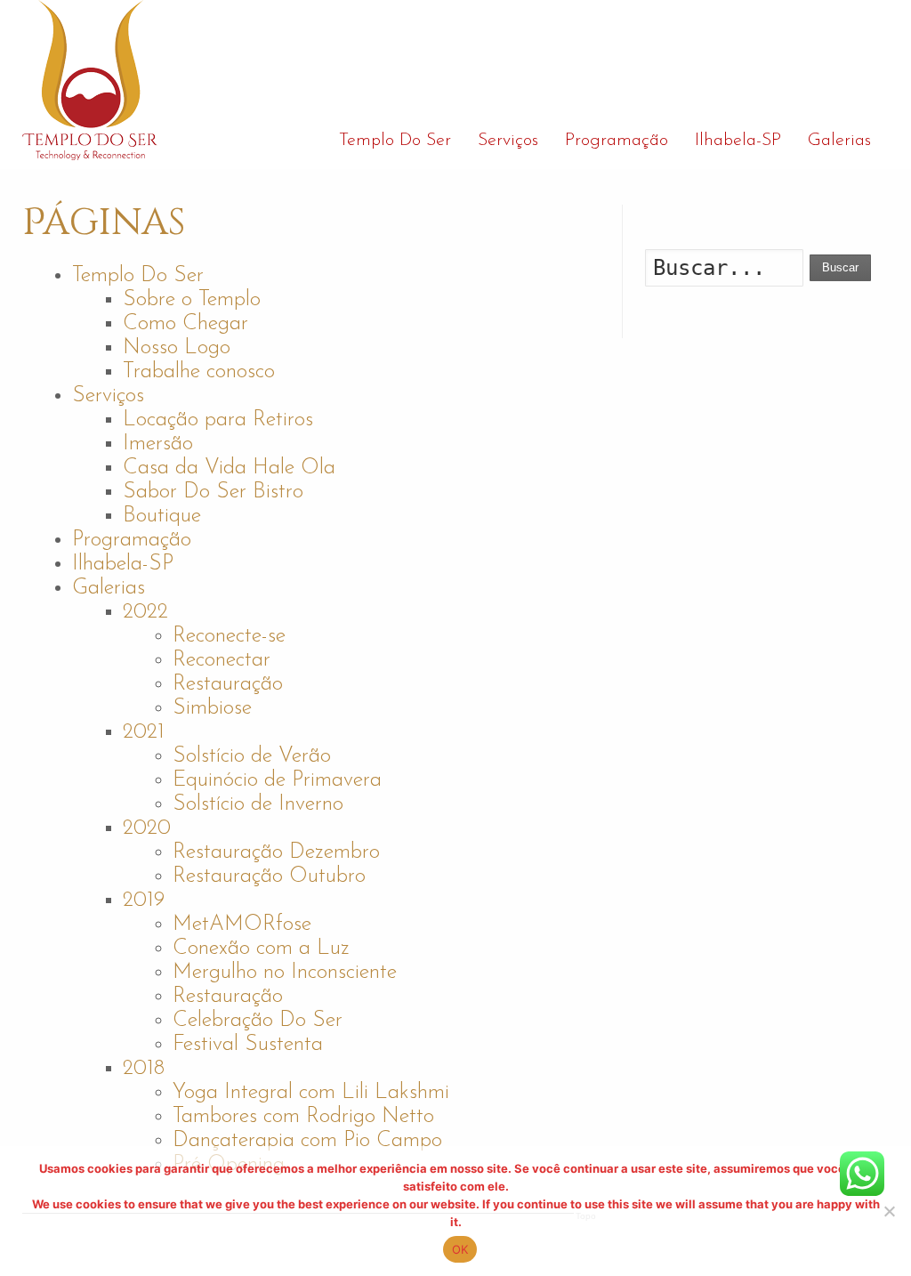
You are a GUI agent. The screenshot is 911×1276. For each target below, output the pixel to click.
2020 (147, 828)
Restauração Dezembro (276, 852)
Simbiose (212, 708)
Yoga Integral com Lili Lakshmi (311, 1092)
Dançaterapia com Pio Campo (307, 1140)
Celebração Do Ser (258, 1020)
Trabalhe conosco (199, 372)
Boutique (162, 516)
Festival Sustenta (248, 1044)
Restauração (228, 684)
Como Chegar (185, 324)
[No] (889, 1211)
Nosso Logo (176, 348)
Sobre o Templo (192, 300)
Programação (131, 540)
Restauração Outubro (269, 876)
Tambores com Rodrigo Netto (303, 1116)
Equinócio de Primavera (277, 780)
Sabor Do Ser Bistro (213, 492)
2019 (144, 900)
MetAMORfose (242, 924)
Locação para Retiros (218, 420)
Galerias (108, 588)
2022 (145, 612)
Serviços (108, 396)
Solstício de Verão (252, 756)
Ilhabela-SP (122, 564)
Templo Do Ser (138, 276)
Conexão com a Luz (261, 948)
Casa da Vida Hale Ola (229, 468)
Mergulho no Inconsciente (285, 972)
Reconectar (221, 660)
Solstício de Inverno (258, 804)
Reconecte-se (229, 636)
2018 (144, 1068)
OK (460, 1249)
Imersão (158, 444)
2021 (144, 732)
